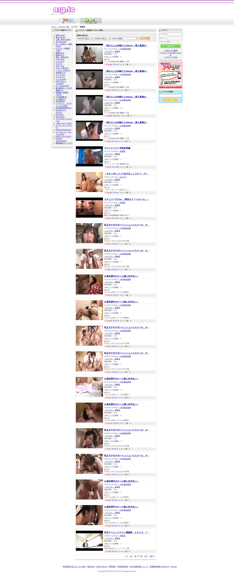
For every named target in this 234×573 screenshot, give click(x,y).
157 (146, 556)
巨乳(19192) (60, 35)
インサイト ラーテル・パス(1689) (64, 104)
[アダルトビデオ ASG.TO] (64, 13)
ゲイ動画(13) (61, 99)
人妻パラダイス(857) (64, 123)
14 (131, 556)
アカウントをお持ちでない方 (171, 54)
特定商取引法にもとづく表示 (74, 567)
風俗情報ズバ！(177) (64, 143)
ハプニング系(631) (63, 70)
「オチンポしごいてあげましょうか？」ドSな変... (127, 174)
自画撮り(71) (61, 73)
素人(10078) (60, 37)
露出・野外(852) (62, 57)
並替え (114, 38)
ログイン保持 (165, 41)
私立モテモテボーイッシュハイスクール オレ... (127, 225)
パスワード (162, 38)
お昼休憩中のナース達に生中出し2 (121, 276)
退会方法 (91, 567)
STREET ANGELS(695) (61, 140)
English (174, 567)
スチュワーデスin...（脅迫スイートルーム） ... (126, 199)
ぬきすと (123, 177)
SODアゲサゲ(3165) (63, 136)
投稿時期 (98, 38)
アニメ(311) (60, 75)
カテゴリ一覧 (63, 27)
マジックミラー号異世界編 (117, 148)
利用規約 (112, 567)
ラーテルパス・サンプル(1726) (64, 133)
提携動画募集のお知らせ (159, 567)
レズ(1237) (60, 62)
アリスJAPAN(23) (62, 86)
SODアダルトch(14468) (61, 82)
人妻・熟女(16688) (63, 40)
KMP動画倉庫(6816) (64, 108)
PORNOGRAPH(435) (63, 130)
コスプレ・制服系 (113, 51)
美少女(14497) (61, 42)
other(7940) (60, 59)
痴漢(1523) (60, 55)
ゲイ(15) (59, 64)
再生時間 (81, 38)
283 (151, 556)
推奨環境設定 (123, 567)
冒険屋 (122, 151)
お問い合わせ (101, 567)
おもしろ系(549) (62, 68)
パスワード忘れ (171, 57)
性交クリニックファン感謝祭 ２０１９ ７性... (127, 532)
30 (141, 556)
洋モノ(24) (60, 66)
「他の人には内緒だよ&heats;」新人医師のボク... (127, 45)
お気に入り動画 (171, 50)
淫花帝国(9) (60, 101)
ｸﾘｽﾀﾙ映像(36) (61, 97)
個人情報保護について (139, 567)
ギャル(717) (60, 77)
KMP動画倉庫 (125, 49)
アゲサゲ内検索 (167, 92)
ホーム (54, 27)
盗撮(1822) (60, 53)
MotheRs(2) (60, 117)
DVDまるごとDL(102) (61, 111)
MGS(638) (60, 114)
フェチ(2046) (61, 79)
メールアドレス (163, 35)
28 (135, 556)
